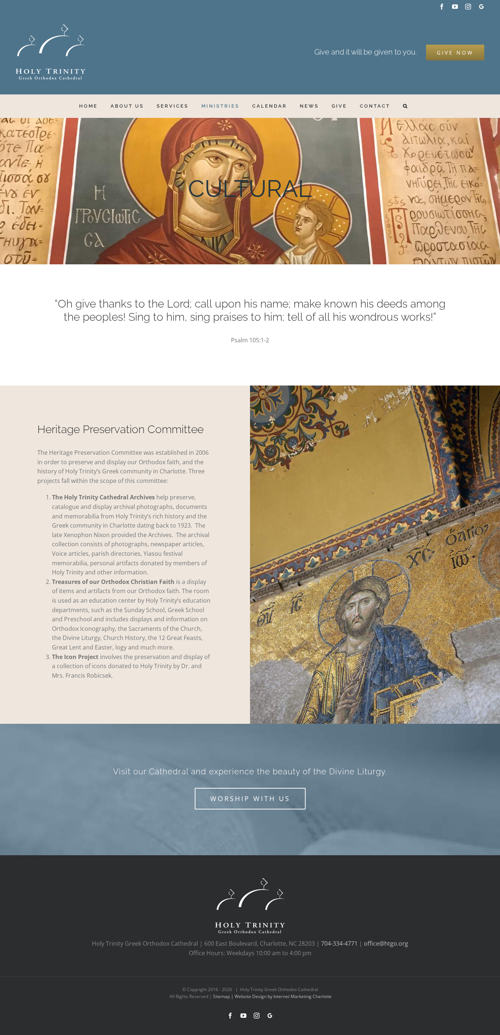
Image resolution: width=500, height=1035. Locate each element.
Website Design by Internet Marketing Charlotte (283, 996)
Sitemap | (224, 996)
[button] (405, 106)
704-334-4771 (339, 943)
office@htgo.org (386, 943)
